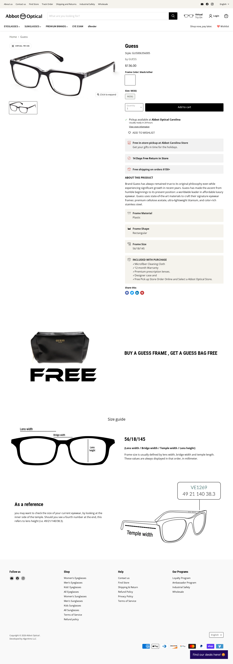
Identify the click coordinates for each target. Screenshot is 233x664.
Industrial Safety (87, 4)
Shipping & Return (128, 587)
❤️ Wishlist (223, 26)
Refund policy (71, 619)
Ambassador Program (184, 582)
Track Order (47, 4)
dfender (92, 26)
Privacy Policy (125, 596)
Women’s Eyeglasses (75, 578)
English (223, 4)
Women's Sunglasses (75, 596)
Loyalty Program (181, 578)
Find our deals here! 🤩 (209, 655)
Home (13, 36)
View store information (139, 127)
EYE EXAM (77, 26)
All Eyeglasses (71, 591)
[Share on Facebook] (127, 293)
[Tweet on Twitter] (132, 293)
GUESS (133, 59)
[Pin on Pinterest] (142, 293)
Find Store (34, 4)
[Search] (173, 16)
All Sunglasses (71, 610)
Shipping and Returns (66, 4)
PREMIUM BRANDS (56, 26)
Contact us (21, 4)
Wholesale (103, 4)
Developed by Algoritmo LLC (23, 638)
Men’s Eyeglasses (73, 582)
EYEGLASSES (11, 26)
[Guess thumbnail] (23, 108)
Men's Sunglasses (73, 600)
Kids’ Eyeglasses (72, 587)
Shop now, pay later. (201, 26)
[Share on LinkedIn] (137, 293)
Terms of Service (73, 614)
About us (8, 4)
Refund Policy (125, 591)
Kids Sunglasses (72, 605)
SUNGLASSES (32, 26)
